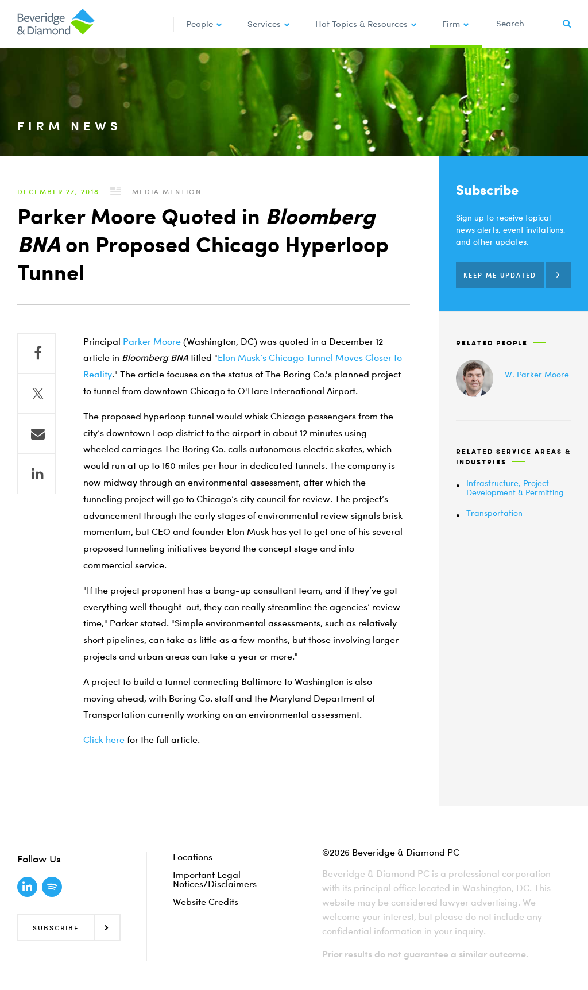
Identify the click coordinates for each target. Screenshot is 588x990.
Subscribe (56, 927)
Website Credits (205, 901)
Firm (451, 23)
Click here (104, 739)
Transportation (494, 513)
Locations (192, 856)
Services (264, 23)
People (199, 23)
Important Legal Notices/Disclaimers (215, 879)
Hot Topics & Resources (361, 23)
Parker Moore (152, 341)
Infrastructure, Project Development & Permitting (515, 488)
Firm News (69, 125)
